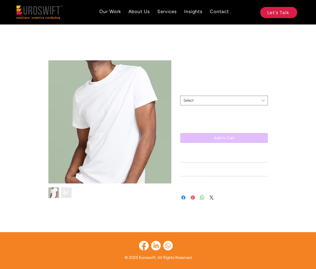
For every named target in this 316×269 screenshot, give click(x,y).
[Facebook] (144, 245)
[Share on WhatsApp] (202, 198)
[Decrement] (184, 120)
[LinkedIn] (156, 245)
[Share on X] (212, 198)
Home (53, 42)
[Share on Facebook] (183, 198)
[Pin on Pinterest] (193, 198)
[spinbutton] (191, 120)
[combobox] (224, 100)
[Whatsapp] (168, 245)
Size (185, 91)
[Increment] (199, 120)
